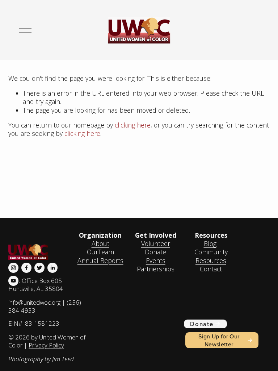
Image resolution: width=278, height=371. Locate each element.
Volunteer (155, 243)
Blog (210, 243)
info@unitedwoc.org (34, 303)
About (100, 243)
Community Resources (211, 256)
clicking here (133, 125)
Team (106, 252)
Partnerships (155, 269)
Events (155, 261)
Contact (211, 269)
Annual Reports (100, 261)
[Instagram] (13, 268)
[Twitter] (39, 268)
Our (92, 252)
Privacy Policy (46, 345)
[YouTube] (13, 281)
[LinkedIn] (52, 268)
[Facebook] (26, 268)
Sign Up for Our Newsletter (218, 340)
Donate (155, 252)
